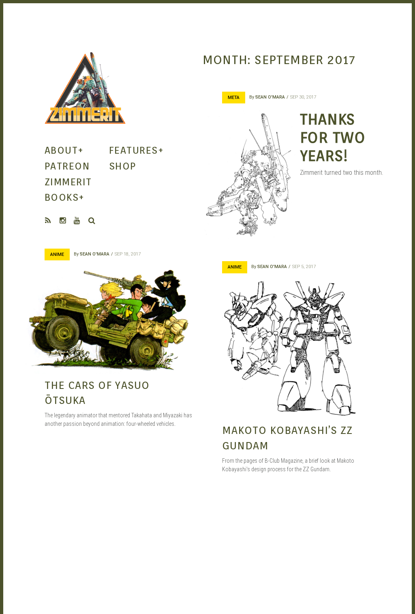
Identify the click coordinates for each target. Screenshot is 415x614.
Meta (234, 97)
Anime (57, 254)
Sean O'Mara (270, 97)
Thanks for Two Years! (333, 137)
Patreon (67, 166)
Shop (122, 166)
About (64, 150)
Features (136, 150)
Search (92, 221)
